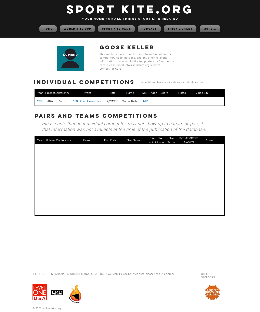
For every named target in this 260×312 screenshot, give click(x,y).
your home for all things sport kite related (130, 19)
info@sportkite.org (137, 65)
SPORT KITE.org (130, 9)
